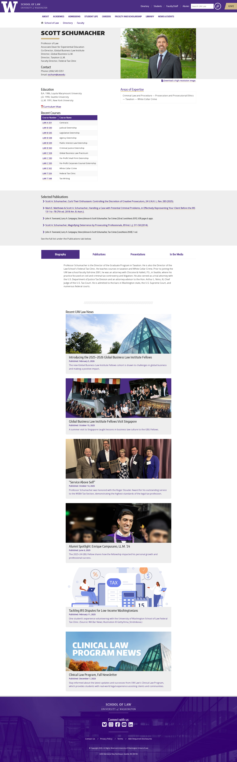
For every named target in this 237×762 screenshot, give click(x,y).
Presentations (138, 254)
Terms (120, 738)
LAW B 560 (47, 148)
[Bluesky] (104, 724)
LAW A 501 (47, 122)
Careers (106, 16)
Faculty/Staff (172, 6)
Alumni (186, 6)
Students (158, 6)
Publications (99, 254)
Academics (58, 16)
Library (150, 16)
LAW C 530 (47, 158)
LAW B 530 (47, 127)
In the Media (176, 254)
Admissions (74, 16)
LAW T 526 (47, 173)
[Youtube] (124, 724)
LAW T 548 (47, 178)
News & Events (166, 16)
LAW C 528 (47, 153)
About (45, 16)
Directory (145, 6)
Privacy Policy (106, 738)
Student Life (91, 16)
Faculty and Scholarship (128, 16)
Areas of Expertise (132, 89)
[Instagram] (111, 724)
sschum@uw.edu (56, 74)
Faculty (80, 22)
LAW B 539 (47, 143)
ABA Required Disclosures (140, 738)
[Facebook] (117, 724)
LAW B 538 (47, 138)
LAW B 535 (47, 133)
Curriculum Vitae (52, 106)
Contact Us (90, 738)
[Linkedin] (131, 724)
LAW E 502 (47, 168)
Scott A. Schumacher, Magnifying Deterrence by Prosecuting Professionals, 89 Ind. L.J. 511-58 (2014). (96, 225)
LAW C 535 (47, 163)
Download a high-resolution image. (180, 80)
